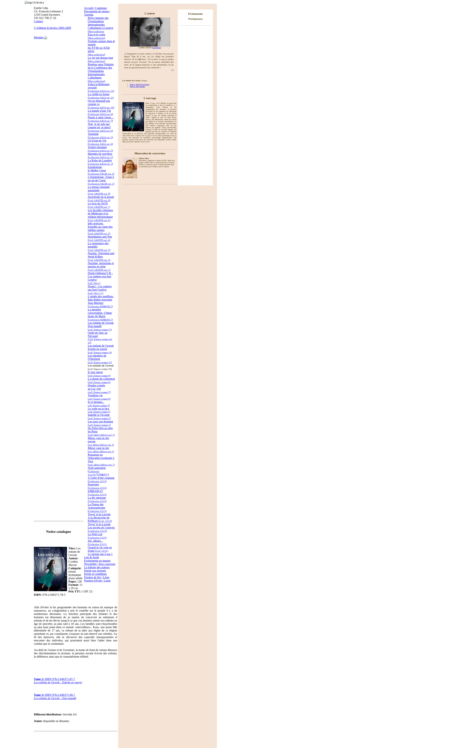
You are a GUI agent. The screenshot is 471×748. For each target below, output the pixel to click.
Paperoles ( (97, 486)
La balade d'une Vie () (100, 112)
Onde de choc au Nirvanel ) (100, 337)
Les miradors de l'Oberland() (100, 359)
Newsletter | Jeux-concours (99, 564)
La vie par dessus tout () (100, 59)
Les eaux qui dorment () (100, 423)
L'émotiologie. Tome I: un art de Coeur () (101, 180)
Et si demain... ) (99, 403)
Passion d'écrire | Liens (97, 580)
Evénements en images (97, 560)
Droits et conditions (95, 573)
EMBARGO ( (97, 493)
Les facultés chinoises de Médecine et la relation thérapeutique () (100, 215)
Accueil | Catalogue (95, 8)
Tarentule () (100, 135)
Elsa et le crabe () (96, 36)
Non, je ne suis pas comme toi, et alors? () (100, 127)
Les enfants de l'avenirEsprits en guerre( (101, 349)
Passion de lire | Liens (96, 577)
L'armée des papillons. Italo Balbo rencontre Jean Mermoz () (101, 301)
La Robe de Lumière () (100, 162)
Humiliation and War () (100, 238)
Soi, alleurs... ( (97, 542)
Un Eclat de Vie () (100, 142)
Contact (38, 21)
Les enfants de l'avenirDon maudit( (101, 326)
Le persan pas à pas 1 (100, 554)
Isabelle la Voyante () (99, 416)
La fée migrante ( (97, 499)
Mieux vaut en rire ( (101, 449)
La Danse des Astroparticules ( (97, 508)
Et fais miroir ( (99, 374)
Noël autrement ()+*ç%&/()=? (98, 471)
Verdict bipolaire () (100, 149)
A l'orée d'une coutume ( (101, 479)
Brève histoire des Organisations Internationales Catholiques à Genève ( (100, 24)
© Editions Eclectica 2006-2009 (52, 27)
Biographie (157, 48)
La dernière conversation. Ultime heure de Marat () (100, 314)
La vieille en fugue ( (101, 96)
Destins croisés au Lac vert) (99, 389)
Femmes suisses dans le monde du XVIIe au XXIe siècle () (101, 48)
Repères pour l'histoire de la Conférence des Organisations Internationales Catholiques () (101, 72)
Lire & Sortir (91, 557)
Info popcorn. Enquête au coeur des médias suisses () (100, 228)
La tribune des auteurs (97, 567)
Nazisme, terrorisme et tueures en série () (101, 266)
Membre (39, 37)
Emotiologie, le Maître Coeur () (101, 170)
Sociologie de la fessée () (101, 198)
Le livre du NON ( (99, 205)
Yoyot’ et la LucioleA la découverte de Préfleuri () (100, 517)
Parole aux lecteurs (95, 570)
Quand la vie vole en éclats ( (100, 549)
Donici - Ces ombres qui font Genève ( (100, 290)
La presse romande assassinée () (99, 190)
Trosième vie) (99, 397)
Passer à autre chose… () (101, 119)
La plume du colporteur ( (101, 380)
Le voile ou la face (99, 410)
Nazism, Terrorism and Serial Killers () (101, 256)
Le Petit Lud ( (97, 536)
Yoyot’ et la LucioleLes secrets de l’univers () (101, 527)
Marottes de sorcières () (100, 155)
